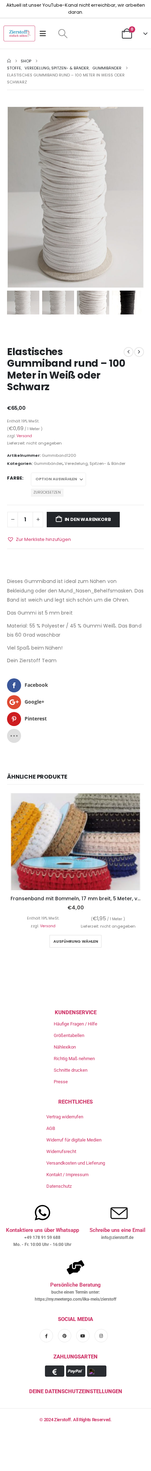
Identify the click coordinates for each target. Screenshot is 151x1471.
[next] (139, 352)
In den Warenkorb (88, 519)
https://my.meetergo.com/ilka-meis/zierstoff (75, 1299)
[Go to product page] (75, 841)
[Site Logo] (19, 33)
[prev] (128, 352)
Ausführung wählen (75, 941)
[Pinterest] (64, 1335)
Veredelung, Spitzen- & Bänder (95, 463)
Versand (24, 436)
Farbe (14, 478)
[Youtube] (83, 1335)
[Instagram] (101, 1335)
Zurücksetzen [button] (47, 492)
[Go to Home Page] (9, 61)
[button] (62, 33)
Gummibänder (48, 463)
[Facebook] (46, 1335)
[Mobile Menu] (45, 34)
